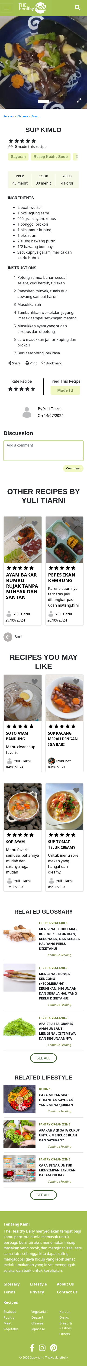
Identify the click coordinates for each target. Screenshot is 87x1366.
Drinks (64, 1317)
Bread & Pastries (65, 1325)
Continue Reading (59, 955)
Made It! (65, 390)
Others (64, 1334)
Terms (9, 1292)
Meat (7, 1323)
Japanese (38, 1329)
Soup (35, 116)
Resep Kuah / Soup (51, 157)
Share (16, 363)
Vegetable (11, 1329)
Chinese (22, 116)
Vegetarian (39, 1311)
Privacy (37, 1292)
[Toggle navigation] (6, 8)
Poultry (8, 1317)
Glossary (11, 1284)
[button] (6, 62)
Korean (64, 1311)
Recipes (8, 116)
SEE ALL (43, 1058)
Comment (73, 468)
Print (33, 363)
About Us (70, 1284)
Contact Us (67, 1292)
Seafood (9, 1311)
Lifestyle (38, 1284)
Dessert (37, 1317)
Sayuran (18, 157)
